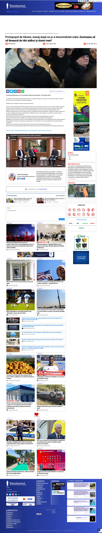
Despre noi (10, 512)
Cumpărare (85, 223)
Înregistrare (98, 1)
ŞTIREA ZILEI (82, 11)
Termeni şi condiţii (12, 523)
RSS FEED (9, 525)
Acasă (6, 33)
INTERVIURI (39, 11)
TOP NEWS (62, 11)
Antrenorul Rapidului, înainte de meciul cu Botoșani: (54, 199)
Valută (70, 223)
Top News (40, 487)
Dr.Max (53, 510)
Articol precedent (12, 195)
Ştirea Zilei (40, 485)
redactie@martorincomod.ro (11, 491)
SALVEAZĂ (62, 219)
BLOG (56, 11)
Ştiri (39, 490)
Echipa (39, 503)
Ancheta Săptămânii (43, 483)
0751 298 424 (9, 489)
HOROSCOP (81, 205)
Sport (39, 500)
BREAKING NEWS (91, 11)
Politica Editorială (42, 502)
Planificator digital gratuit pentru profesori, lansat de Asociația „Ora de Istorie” (42, 339)
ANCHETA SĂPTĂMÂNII (71, 11)
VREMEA (81, 228)
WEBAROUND (71, 530)
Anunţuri (9, 518)
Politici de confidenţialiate (14, 522)
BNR (78, 223)
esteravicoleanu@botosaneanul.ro (26, 176)
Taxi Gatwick (53, 511)
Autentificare (92, 1)
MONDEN (51, 11)
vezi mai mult (71, 179)
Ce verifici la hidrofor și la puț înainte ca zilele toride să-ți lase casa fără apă (41, 332)
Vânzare (92, 223)
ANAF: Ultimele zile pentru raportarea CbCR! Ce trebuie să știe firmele (23, 199)
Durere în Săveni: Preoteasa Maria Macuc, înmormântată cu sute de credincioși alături (28, 130)
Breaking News (41, 489)
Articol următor (60, 195)
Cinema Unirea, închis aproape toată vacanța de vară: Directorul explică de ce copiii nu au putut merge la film (42, 319)
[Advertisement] (51, 23)
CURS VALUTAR (81, 219)
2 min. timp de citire (51, 43)
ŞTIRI (33, 11)
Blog (39, 496)
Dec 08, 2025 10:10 (91, 43)
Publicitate (10, 514)
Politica (39, 419)
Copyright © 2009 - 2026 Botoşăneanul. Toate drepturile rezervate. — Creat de (51, 530)
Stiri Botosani (11, 33)
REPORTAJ (45, 11)
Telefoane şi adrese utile (13, 520)
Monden (40, 498)
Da (69, 157)
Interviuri (40, 494)
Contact (9, 516)
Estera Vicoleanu (22, 174)
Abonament (10, 527)
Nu (70, 159)
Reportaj (40, 492)
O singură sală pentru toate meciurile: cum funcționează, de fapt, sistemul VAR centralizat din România (42, 326)
